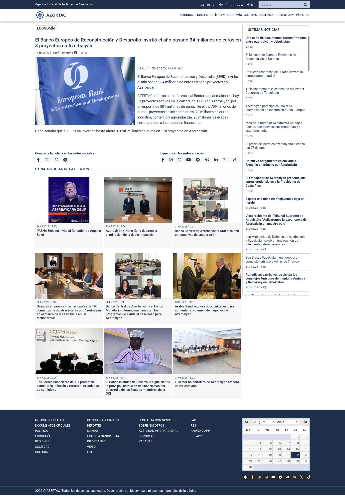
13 (279, 449)
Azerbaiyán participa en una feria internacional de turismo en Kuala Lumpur (275, 108)
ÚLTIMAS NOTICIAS (264, 30)
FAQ (193, 420)
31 (250, 467)
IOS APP (196, 436)
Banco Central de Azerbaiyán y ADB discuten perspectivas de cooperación (207, 233)
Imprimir (68, 53)
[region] (278, 165)
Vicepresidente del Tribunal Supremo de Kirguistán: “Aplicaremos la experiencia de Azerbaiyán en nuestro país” (276, 219)
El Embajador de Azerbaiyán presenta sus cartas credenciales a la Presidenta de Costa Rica (275, 181)
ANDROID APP (200, 431)
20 (279, 455)
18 (259, 455)
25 (259, 461)
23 (306, 455)
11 (259, 449)
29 (297, 461)
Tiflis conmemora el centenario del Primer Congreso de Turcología (275, 91)
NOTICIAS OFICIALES (193, 15)
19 (270, 455)
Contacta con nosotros (158, 420)
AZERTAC (175, 68)
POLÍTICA (216, 15)
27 (279, 461)
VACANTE (145, 441)
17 (250, 455)
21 (288, 455)
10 (250, 449)
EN (214, 4)
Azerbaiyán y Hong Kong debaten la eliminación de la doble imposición (131, 232)
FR (227, 4)
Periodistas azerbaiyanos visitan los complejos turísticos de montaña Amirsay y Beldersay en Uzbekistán (275, 278)
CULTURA (250, 15)
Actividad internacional (158, 431)
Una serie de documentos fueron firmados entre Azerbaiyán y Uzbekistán (276, 39)
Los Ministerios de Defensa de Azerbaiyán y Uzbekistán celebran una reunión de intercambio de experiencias (275, 240)
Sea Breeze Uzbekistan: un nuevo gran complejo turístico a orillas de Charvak (272, 259)
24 (250, 461)
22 (297, 455)
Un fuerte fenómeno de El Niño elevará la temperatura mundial (274, 74)
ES (232, 4)
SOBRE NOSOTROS (151, 425)
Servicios (146, 436)
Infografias (96, 441)
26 (270, 461)
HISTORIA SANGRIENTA (103, 436)
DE (221, 4)
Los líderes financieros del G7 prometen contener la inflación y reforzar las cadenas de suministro (68, 385)
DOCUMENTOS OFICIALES (52, 425)
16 (306, 449)
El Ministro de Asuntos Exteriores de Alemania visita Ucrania (271, 56)
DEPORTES (94, 425)
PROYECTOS (283, 15)
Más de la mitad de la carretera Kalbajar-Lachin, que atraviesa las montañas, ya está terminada (274, 126)
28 (288, 461)
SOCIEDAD (266, 15)
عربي (240, 4)
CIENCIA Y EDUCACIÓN (103, 420)
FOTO (90, 452)
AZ (202, 4)
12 (270, 449)
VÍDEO (300, 15)
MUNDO (92, 431)
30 (306, 461)
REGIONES (42, 441)
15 (297, 449)
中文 (250, 4)
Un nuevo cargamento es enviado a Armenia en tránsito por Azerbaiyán (271, 163)
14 (288, 449)
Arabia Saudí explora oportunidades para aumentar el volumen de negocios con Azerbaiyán (204, 310)
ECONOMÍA (234, 15)
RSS (193, 425)
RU (208, 4)
